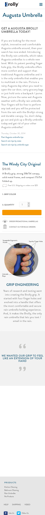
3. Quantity (8, 204)
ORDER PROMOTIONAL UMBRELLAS (23, 221)
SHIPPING (16, 504)
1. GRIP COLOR (9, 194)
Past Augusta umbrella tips (12, 137)
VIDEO (27, 504)
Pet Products (9, 496)
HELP (6, 504)
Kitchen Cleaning (10, 487)
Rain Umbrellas (10, 493)
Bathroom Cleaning (11, 490)
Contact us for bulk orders (22, 227)
